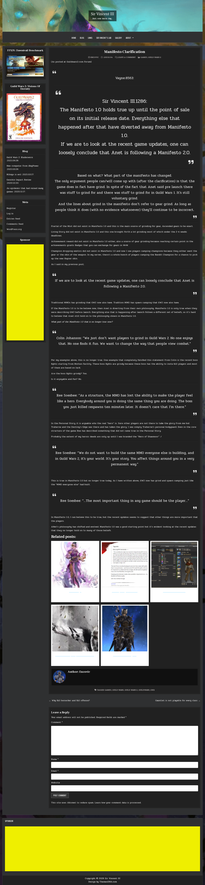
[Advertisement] (25, 292)
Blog (82, 37)
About (128, 37)
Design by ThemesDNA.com (102, 881)
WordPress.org (14, 229)
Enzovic (94, 57)
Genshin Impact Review (19, 179)
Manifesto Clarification (124, 51)
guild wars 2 (131, 690)
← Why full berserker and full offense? (69, 700)
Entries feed (13, 218)
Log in (10, 213)
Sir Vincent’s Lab (103, 37)
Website (55, 782)
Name (54, 759)
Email (54, 771)
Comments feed (15, 224)
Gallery (118, 37)
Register (11, 208)
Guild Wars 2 (154, 57)
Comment (57, 722)
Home (74, 37)
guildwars (144, 690)
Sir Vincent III (102, 14)
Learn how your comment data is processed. (118, 802)
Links (90, 37)
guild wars (118, 690)
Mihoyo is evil (14, 174)
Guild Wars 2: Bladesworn (20, 157)
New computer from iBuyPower (23, 165)
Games (144, 57)
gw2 (152, 690)
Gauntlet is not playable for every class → (177, 700)
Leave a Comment (127, 57)
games (108, 690)
